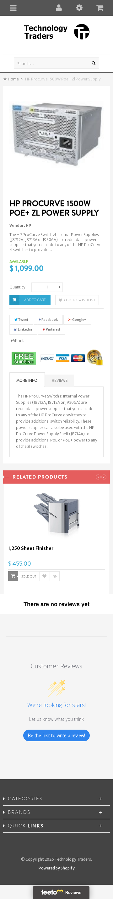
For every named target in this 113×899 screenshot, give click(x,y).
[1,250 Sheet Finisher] (56, 517)
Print (19, 340)
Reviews (59, 380)
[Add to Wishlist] (45, 576)
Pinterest (52, 329)
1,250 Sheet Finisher (31, 548)
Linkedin (24, 329)
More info (26, 380)
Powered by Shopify (57, 868)
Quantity (17, 287)
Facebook (49, 319)
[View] (55, 576)
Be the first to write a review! (56, 735)
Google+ (79, 319)
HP (28, 225)
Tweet (23, 319)
